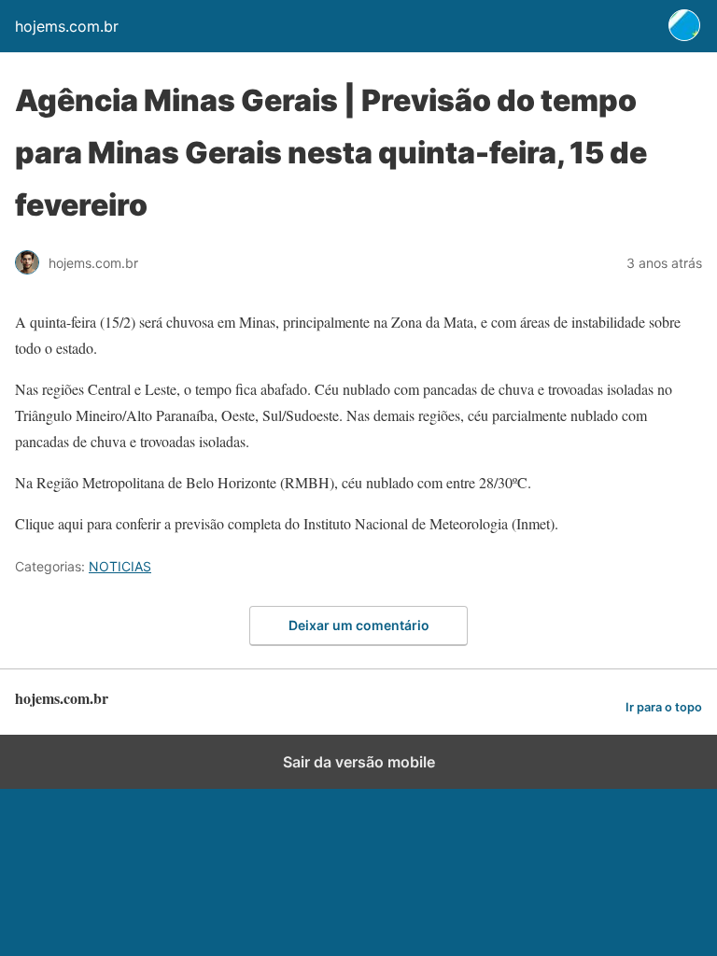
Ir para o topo (664, 707)
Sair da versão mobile (359, 761)
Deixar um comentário (358, 625)
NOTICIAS (120, 566)
